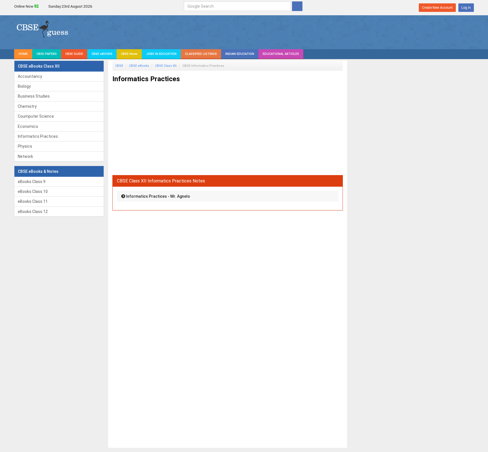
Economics (28, 126)
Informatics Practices (38, 136)
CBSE (119, 66)
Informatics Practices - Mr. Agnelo (157, 196)
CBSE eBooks (139, 66)
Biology (24, 86)
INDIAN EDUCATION (239, 54)
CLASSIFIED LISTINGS (201, 54)
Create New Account (437, 8)
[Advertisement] (227, 126)
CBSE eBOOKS (101, 54)
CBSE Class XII (166, 66)
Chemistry (27, 106)
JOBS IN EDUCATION (161, 54)
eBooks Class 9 (31, 181)
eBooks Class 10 (33, 191)
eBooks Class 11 (33, 201)
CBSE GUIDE (74, 54)
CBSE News (129, 54)
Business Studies (34, 96)
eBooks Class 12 (33, 211)
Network (25, 156)
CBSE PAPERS (46, 54)
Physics (25, 146)
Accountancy (30, 76)
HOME (23, 54)
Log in (466, 8)
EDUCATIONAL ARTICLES (281, 54)
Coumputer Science (36, 116)
